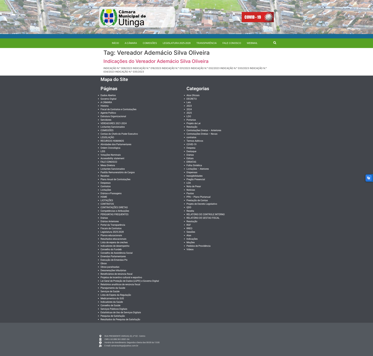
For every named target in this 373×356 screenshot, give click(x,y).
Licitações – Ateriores (197, 168)
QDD (188, 207)
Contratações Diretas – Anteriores (203, 130)
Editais (189, 158)
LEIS (103, 151)
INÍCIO (115, 43)
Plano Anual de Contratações (115, 179)
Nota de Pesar (193, 186)
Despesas (106, 183)
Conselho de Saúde (110, 305)
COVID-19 (191, 144)
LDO (188, 116)
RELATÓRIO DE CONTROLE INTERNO (205, 214)
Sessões (190, 232)
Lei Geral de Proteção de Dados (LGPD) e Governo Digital (130, 281)
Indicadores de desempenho (115, 246)
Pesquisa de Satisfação (113, 316)
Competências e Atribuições (115, 211)
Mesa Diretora (108, 165)
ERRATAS (191, 161)
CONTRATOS (107, 204)
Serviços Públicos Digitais (114, 309)
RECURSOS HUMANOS (112, 140)
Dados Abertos (108, 95)
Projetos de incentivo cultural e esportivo (121, 277)
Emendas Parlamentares (113, 256)
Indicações (192, 239)
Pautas (190, 193)
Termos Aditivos (194, 140)
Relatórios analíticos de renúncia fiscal (120, 284)
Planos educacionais (111, 235)
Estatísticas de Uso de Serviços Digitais (121, 312)
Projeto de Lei (193, 123)
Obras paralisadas (110, 267)
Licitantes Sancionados (113, 126)
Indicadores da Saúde (112, 302)
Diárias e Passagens (111, 193)
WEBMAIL (252, 43)
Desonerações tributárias (113, 270)
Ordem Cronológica (110, 147)
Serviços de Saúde (110, 291)
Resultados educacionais (113, 239)
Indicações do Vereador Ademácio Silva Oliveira (156, 61)
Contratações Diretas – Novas (201, 133)
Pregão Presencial (195, 179)
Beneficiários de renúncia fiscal (116, 274)
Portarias (191, 119)
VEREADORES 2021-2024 (114, 123)
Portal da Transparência (113, 225)
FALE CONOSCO (231, 43)
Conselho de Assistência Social (117, 253)
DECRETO (191, 98)
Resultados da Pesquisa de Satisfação (120, 319)
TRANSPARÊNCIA (206, 43)
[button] (275, 43)
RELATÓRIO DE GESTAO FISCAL (203, 218)
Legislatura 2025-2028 (177, 43)
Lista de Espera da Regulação (116, 295)
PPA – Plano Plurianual (198, 197)
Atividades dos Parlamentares (116, 144)
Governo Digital (108, 98)
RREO (189, 228)
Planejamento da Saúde (113, 288)
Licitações (106, 190)
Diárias (104, 218)
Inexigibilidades (194, 175)
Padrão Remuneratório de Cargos (118, 172)
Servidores (106, 119)
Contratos (106, 186)
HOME (104, 197)
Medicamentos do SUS (112, 298)
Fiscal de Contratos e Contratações (118, 109)
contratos (191, 137)
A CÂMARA (131, 43)
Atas (188, 235)
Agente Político (108, 112)
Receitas (105, 175)
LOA (188, 183)
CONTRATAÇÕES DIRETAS (114, 207)
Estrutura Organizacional (113, 116)
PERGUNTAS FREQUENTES (115, 214)
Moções (190, 242)
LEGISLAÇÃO (107, 137)
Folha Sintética (194, 165)
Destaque (191, 151)
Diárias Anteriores (110, 221)
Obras (104, 263)
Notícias (190, 190)
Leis (188, 102)
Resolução (191, 126)
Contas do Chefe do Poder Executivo (119, 133)
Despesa (190, 147)
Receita (190, 211)
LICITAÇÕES (107, 200)
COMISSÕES (150, 43)
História (105, 105)
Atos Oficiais (192, 95)
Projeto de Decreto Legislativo (201, 204)
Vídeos (189, 249)
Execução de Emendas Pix (114, 260)
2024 (189, 109)
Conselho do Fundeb (111, 249)
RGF (188, 225)
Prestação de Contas (197, 200)
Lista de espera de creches (114, 242)
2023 (189, 105)
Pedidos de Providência (198, 246)
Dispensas (191, 172)
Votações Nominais (111, 154)
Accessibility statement (112, 158)
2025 (189, 112)
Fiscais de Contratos (111, 228)
